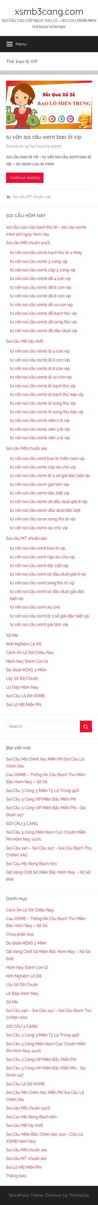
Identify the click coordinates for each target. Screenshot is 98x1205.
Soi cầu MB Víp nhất (24, 341)
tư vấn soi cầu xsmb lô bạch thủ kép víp (46, 394)
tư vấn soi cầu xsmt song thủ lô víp (42, 583)
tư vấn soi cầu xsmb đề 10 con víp (41, 304)
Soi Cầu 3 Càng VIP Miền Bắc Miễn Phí (41, 799)
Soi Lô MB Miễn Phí (23, 704)
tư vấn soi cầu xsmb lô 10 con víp (41, 377)
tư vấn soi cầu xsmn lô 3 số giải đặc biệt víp (50, 475)
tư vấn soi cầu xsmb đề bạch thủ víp (43, 313)
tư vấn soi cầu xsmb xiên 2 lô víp (40, 420)
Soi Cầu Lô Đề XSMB (25, 695)
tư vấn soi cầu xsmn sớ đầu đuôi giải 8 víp (48, 501)
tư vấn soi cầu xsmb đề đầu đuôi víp (43, 330)
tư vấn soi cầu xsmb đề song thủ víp (43, 322)
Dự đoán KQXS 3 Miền (26, 670)
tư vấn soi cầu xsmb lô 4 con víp (40, 351)
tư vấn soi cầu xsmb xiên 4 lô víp (40, 437)
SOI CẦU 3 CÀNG (22, 823)
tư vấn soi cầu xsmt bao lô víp (43, 136)
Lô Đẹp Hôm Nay (22, 687)
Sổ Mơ (12, 635)
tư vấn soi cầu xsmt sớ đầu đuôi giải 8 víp (48, 574)
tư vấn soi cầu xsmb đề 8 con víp (40, 296)
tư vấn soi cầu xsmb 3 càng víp (38, 261)
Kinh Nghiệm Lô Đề (23, 644)
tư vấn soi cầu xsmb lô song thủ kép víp (46, 411)
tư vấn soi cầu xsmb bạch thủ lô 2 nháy (46, 252)
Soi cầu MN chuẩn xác (26, 448)
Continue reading (25, 177)
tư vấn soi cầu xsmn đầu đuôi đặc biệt (45, 510)
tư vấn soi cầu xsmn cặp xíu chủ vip (43, 467)
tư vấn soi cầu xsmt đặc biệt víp (39, 565)
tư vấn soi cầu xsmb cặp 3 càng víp (42, 270)
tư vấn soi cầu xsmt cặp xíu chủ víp (42, 557)
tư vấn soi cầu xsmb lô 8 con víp (40, 368)
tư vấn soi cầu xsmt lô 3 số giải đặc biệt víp (49, 616)
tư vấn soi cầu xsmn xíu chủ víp (39, 527)
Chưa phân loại (20, 934)
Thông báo (16, 1176)
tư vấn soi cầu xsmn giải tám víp (39, 484)
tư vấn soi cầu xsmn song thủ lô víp (42, 519)
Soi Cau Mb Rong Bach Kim (31, 863)
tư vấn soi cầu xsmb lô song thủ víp (43, 403)
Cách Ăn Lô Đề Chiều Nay (30, 652)
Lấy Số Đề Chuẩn (22, 678)
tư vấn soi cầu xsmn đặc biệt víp (39, 493)
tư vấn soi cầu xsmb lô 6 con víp (40, 360)
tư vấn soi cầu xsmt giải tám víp (39, 624)
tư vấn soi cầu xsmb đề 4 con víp (40, 278)
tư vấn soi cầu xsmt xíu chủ (35, 607)
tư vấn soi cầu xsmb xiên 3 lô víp (40, 429)
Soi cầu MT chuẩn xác (32, 197)
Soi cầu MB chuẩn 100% (28, 242)
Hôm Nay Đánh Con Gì (27, 661)
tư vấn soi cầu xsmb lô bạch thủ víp (43, 386)
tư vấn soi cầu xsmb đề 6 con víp (40, 287)
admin (56, 146)
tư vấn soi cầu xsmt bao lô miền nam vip (47, 458)
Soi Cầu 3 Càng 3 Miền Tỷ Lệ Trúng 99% (42, 790)
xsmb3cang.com (49, 11)
